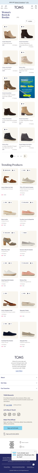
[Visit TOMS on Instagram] (9, 414)
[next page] (23, 156)
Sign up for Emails (13, 428)
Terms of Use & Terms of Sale (18, 467)
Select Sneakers (20, 2)
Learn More (19, 371)
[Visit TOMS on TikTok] (18, 414)
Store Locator (25, 442)
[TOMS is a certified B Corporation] (12, 444)
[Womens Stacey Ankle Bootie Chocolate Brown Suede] (10, 109)
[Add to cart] (14, 37)
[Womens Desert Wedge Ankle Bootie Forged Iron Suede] (27, 135)
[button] (30, 21)
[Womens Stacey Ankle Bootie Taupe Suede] (10, 58)
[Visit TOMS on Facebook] (5, 414)
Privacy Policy (7, 467)
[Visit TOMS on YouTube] (14, 414)
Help (23, 446)
